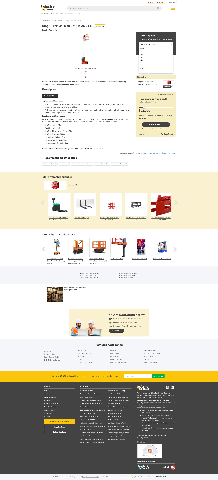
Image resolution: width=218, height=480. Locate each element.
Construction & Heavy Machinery (90, 400)
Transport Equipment (114, 417)
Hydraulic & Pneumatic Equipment (91, 423)
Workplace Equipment (115, 436)
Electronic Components (87, 413)
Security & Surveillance (115, 410)
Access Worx (53, 30)
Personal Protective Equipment (118, 407)
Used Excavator (149, 356)
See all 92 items (73, 185)
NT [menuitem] (141, 63)
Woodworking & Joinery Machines (118, 433)
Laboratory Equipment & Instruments (91, 439)
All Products (46, 21)
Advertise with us (49, 410)
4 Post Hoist (48, 351)
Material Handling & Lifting (60, 21)
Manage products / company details (147, 153)
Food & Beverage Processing (89, 417)
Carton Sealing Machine (52, 357)
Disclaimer (142, 134)
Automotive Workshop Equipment (90, 394)
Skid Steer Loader (150, 350)
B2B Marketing (49, 400)
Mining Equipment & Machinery (118, 397)
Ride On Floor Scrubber (118, 362)
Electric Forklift (82, 350)
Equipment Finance (84, 353)
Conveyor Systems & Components (91, 404)
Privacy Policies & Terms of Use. (90, 477)
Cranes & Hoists (85, 407)
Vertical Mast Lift (76, 21)
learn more (116, 331)
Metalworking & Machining (116, 394)
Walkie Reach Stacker (151, 362)
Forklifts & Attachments (87, 420)
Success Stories (49, 413)
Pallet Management (114, 404)
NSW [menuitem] (142, 49)
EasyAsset (159, 428)
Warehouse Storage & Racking (117, 423)
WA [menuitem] (141, 60)
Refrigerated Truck (116, 359)
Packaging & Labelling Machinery (118, 400)
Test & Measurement (114, 413)
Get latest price (100, 26)
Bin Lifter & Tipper (50, 354)
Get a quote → (156, 124)
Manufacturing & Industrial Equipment (92, 442)
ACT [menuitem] (141, 66)
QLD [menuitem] (141, 54)
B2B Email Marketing (51, 404)
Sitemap (47, 417)
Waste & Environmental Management (119, 426)
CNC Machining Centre (52, 360)
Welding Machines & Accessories (118, 429)
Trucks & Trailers (113, 420)
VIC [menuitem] (141, 51)
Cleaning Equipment (86, 397)
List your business (59, 421)
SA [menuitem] (141, 57)
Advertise (172, 2)
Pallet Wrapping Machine (85, 362)
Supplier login (59, 427)
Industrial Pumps (85, 429)
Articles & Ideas (49, 394)
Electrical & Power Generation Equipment (93, 410)
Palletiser (113, 350)
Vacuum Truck (149, 359)
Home (46, 391)
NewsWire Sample (50, 407)
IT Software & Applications (88, 436)
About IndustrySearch (51, 397)
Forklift (79, 359)
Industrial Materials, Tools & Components (93, 426)
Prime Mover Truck (117, 356)
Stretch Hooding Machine (152, 353)
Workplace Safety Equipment (117, 439)
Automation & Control (87, 391)
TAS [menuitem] (141, 68)
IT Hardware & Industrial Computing (91, 433)
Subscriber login (59, 432)
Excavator (80, 356)
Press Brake (114, 353)
